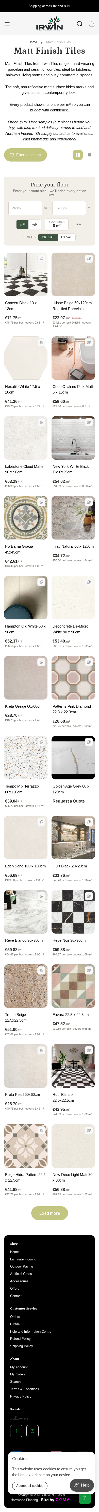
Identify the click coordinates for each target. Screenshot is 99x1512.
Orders (15, 1317)
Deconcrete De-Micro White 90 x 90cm (70, 629)
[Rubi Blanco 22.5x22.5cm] (73, 1066)
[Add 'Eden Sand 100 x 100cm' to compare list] (41, 822)
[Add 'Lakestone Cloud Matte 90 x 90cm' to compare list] (41, 422)
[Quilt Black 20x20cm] (73, 837)
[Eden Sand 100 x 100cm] (25, 837)
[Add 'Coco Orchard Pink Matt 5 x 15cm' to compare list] (89, 342)
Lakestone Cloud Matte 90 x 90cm (24, 469)
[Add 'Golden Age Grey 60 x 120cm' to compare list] (89, 742)
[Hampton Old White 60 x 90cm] (25, 597)
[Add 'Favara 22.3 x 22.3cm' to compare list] (89, 970)
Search (15, 1382)
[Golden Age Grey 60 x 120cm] (73, 757)
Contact (16, 1296)
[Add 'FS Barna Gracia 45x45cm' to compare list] (41, 502)
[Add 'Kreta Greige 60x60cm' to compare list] (41, 662)
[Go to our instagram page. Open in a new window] (32, 1431)
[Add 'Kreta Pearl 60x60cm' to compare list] (41, 1050)
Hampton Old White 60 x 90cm (25, 629)
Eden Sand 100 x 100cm (25, 866)
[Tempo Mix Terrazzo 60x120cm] (25, 757)
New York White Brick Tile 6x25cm (71, 469)
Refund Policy (20, 1339)
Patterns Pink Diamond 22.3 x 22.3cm (72, 709)
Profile (15, 1324)
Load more (49, 1213)
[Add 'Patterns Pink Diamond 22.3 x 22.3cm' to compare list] (89, 662)
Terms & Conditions (24, 1389)
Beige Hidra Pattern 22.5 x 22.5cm (25, 1177)
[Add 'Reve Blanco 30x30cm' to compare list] (41, 896)
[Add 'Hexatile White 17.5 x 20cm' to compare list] (41, 342)
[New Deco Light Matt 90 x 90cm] (73, 1146)
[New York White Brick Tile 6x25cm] (73, 438)
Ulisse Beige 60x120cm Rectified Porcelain (72, 306)
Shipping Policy (21, 1346)
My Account (19, 1367)
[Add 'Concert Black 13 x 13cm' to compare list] (41, 259)
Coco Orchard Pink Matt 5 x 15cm (73, 389)
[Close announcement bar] (92, 6)
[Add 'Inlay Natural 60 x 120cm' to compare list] (89, 502)
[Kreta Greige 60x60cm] (25, 678)
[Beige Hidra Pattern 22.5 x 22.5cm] (25, 1146)
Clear (77, 224)
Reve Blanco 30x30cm (24, 940)
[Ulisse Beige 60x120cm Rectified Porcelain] (73, 274)
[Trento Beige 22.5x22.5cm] (25, 986)
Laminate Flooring (23, 1259)
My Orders (18, 1374)
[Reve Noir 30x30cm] (73, 912)
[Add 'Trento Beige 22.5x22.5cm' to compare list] (41, 970)
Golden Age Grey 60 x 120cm (71, 789)
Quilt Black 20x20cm (70, 866)
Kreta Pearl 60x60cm (22, 1094)
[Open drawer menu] (7, 24)
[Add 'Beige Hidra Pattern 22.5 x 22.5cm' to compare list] (41, 1130)
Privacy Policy (20, 1396)
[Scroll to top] (85, 1498)
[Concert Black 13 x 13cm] (25, 274)
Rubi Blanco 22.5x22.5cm (63, 1097)
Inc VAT (48, 237)
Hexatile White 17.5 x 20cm (22, 389)
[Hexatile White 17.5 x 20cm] (25, 358)
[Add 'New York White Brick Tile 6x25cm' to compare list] (89, 422)
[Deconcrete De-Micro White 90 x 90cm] (73, 597)
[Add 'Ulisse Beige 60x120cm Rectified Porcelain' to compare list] (89, 259)
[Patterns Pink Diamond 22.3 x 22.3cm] (73, 678)
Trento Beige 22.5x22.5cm (16, 1017)
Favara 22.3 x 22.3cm (71, 1014)
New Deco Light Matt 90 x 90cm (72, 1177)
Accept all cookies (29, 1486)
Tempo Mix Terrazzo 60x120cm (22, 789)
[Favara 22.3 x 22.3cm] (73, 986)
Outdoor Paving (21, 1266)
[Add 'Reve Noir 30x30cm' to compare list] (89, 896)
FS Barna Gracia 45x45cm (19, 549)
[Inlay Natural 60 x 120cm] (73, 518)
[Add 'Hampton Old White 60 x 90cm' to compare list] (41, 582)
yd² (34, 224)
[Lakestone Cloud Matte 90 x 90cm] (25, 438)
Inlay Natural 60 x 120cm (73, 546)
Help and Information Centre (30, 1331)
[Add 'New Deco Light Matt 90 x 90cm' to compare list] (89, 1130)
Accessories (19, 1281)
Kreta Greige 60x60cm (24, 706)
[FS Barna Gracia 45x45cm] (25, 518)
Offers (14, 1288)
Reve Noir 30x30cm (69, 940)
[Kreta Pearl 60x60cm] (25, 1066)
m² (22, 224)
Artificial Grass (21, 1274)
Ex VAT (66, 237)
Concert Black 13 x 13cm (21, 306)
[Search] (79, 24)
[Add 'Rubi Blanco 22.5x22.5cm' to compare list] (89, 1050)
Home (32, 42)
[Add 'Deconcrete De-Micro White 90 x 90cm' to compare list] (89, 582)
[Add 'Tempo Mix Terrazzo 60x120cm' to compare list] (41, 742)
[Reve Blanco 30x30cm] (25, 912)
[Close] (88, 1459)
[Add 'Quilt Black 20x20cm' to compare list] (89, 822)
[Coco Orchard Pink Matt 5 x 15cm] (73, 358)
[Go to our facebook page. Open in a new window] (16, 1431)
